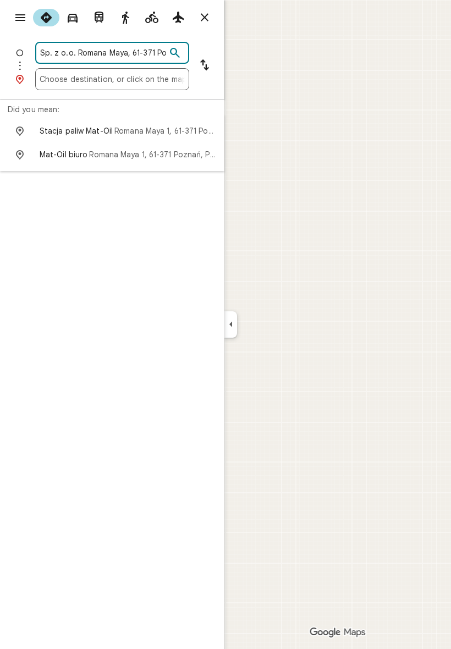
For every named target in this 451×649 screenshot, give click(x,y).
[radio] (46, 18)
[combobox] (103, 53)
